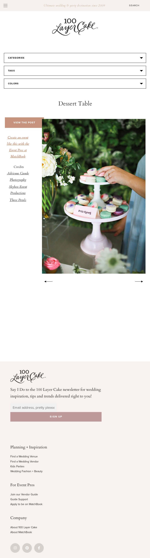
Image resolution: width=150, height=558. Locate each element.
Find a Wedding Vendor (24, 461)
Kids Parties (17, 466)
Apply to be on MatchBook (26, 504)
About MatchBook (21, 532)
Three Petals (18, 200)
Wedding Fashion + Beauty (26, 471)
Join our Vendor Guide (24, 494)
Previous (46, 281)
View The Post (24, 122)
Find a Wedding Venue (24, 456)
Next (141, 281)
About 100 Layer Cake (23, 527)
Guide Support (19, 499)
